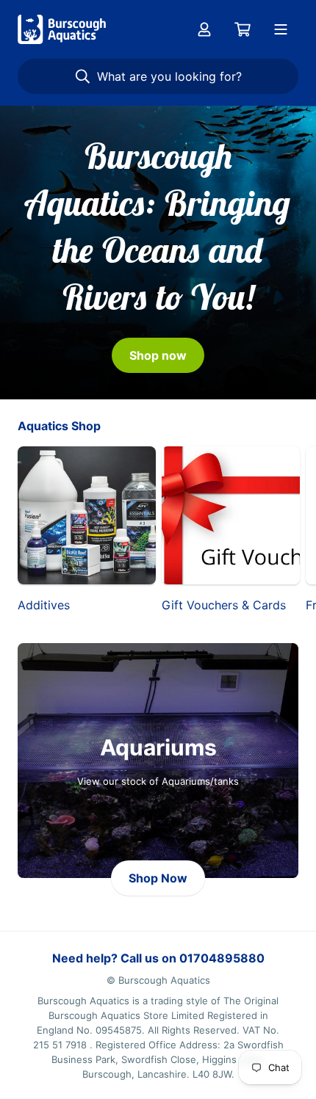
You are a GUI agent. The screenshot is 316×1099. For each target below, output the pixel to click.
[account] (204, 29)
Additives (44, 605)
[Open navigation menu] (280, 29)
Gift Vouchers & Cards (224, 605)
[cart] (242, 29)
